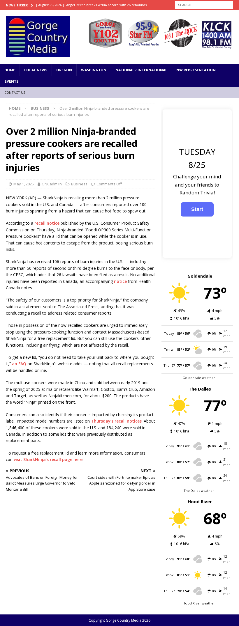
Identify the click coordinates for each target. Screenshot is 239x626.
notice (120, 281)
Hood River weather (199, 603)
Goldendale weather (198, 377)
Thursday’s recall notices (116, 421)
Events (11, 81)
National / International (141, 70)
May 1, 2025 (23, 184)
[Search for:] (204, 4)
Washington (93, 70)
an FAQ (19, 363)
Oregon (64, 70)
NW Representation (196, 70)
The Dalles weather (199, 490)
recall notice (46, 223)
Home (9, 70)
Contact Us (14, 92)
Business (79, 184)
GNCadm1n (52, 184)
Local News (35, 70)
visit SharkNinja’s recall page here (48, 459)
